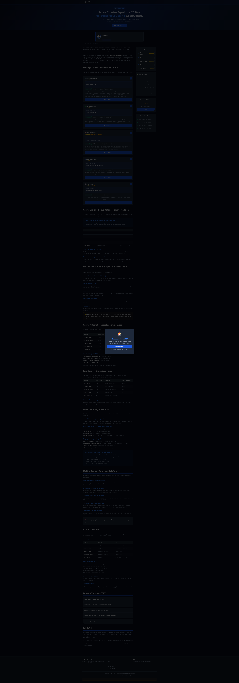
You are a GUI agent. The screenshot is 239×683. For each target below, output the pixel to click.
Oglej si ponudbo (119, 346)
